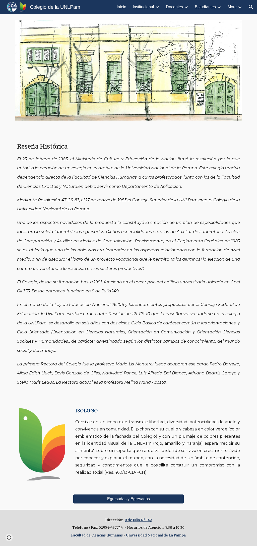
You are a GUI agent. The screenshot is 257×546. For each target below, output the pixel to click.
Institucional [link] (143, 7)
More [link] (232, 7)
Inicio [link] (121, 7)
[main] (128, 263)
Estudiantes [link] (205, 7)
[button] (251, 7)
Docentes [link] (174, 7)
